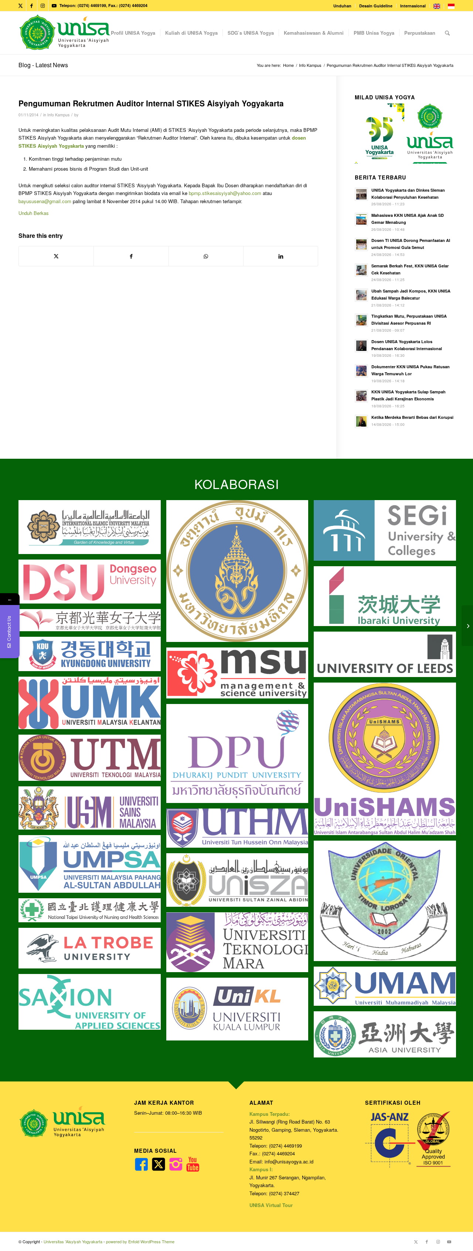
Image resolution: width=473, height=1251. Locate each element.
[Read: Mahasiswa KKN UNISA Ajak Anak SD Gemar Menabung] (361, 219)
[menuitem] (342, 6)
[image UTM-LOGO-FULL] (92, 761)
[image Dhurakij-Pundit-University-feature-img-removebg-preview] (240, 756)
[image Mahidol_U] (240, 574)
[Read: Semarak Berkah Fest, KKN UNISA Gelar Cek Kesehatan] (361, 270)
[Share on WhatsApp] (206, 255)
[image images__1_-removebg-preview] (92, 623)
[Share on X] (56, 256)
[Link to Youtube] (53, 5)
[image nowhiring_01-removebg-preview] (92, 657)
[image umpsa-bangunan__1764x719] (92, 867)
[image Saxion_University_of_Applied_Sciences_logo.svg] (92, 1004)
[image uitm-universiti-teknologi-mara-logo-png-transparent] (240, 945)
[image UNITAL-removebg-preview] (388, 904)
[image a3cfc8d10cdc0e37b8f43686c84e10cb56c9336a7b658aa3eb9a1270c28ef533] (240, 675)
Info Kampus (58, 114)
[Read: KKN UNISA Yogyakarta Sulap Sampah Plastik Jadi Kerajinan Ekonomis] (361, 396)
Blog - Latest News (43, 65)
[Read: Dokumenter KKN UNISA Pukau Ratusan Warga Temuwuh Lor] (361, 370)
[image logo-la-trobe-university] (92, 951)
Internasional (413, 5)
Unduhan (342, 5)
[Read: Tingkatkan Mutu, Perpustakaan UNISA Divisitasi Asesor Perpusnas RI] (361, 320)
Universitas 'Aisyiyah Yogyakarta (73, 1241)
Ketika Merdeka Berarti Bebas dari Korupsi (412, 417)
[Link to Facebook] (31, 5)
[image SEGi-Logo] (388, 533)
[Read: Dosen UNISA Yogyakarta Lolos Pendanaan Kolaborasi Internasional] (361, 345)
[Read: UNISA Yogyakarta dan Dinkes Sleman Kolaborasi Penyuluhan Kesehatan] (361, 194)
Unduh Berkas (33, 212)
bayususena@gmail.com (44, 201)
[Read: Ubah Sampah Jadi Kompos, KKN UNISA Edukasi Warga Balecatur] (361, 295)
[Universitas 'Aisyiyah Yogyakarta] (65, 32)
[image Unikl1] (240, 1012)
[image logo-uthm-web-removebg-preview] (240, 831)
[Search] (447, 32)
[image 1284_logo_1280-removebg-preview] (92, 584)
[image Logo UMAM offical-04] (388, 989)
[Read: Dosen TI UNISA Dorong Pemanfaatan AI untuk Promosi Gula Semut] (361, 244)
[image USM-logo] (92, 810)
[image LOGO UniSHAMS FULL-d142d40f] (388, 762)
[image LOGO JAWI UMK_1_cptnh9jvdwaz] (92, 705)
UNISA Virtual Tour (271, 1205)
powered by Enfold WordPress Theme (140, 1241)
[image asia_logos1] (388, 1037)
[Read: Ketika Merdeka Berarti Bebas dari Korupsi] (361, 421)
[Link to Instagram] (42, 5)
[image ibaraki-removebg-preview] (388, 599)
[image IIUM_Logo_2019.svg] (92, 530)
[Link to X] (20, 5)
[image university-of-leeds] (388, 657)
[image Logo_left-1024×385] (240, 882)
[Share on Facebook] (131, 255)
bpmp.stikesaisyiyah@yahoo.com (225, 192)
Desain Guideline (375, 5)
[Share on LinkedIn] (281, 255)
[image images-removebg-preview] (92, 913)
